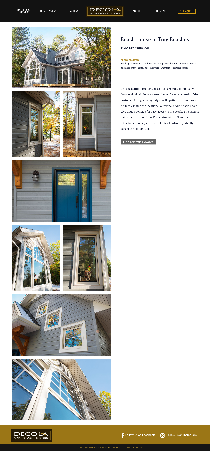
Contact (161, 11)
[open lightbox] (61, 57)
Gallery (73, 11)
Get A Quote (187, 11)
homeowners (48, 11)
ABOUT (136, 11)
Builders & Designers (23, 11)
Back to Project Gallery (138, 141)
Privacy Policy (134, 448)
